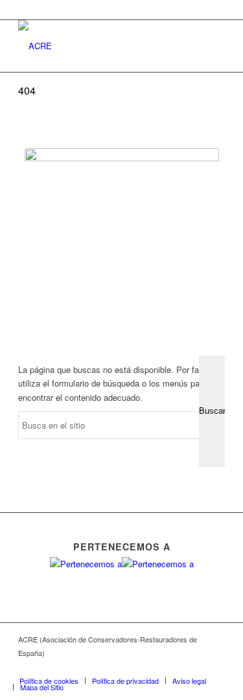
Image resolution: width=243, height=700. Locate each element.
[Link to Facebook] (137, 667)
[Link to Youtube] (176, 667)
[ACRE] (100, 46)
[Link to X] (157, 667)
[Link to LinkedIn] (215, 667)
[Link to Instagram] (195, 667)
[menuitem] (49, 680)
